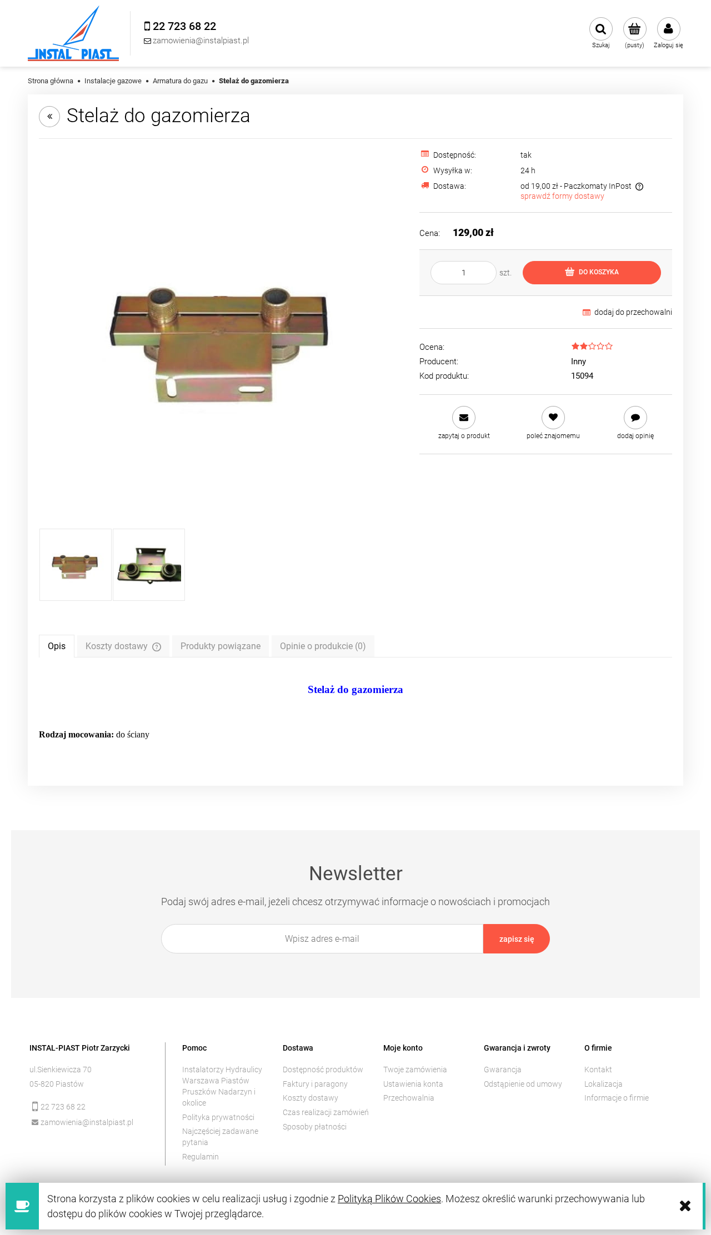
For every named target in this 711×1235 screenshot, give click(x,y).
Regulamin (200, 1156)
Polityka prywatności (218, 1117)
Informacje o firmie (616, 1097)
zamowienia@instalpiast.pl (87, 1122)
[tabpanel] (355, 712)
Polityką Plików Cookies (389, 1198)
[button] (463, 423)
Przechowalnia (408, 1097)
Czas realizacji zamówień (326, 1112)
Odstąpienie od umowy (523, 1084)
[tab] (56, 646)
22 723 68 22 (63, 1106)
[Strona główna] (73, 33)
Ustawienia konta (413, 1084)
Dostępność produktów (323, 1069)
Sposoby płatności (315, 1126)
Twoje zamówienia (415, 1069)
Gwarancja (503, 1069)
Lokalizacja (603, 1084)
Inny (578, 362)
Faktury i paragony (315, 1084)
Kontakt (598, 1069)
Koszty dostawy (310, 1097)
